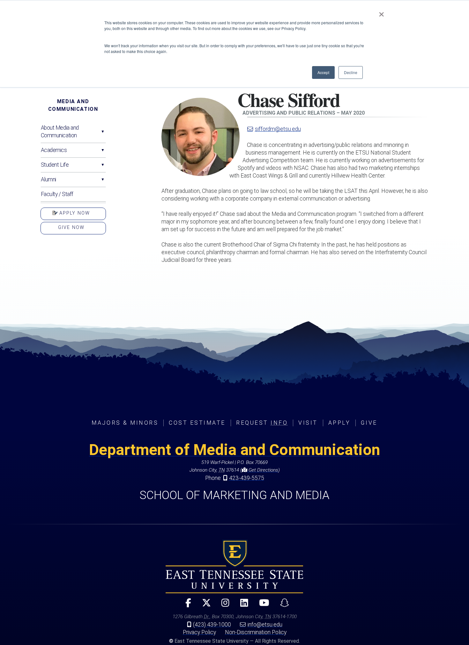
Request (262, 423)
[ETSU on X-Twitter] (203, 605)
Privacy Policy (199, 632)
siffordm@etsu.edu (278, 129)
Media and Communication (73, 105)
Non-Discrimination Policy (256, 632)
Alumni (48, 179)
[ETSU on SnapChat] (282, 605)
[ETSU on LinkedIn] (241, 605)
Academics (54, 150)
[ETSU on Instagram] (222, 605)
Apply (339, 423)
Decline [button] (350, 72)
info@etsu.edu (265, 624)
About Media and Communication (60, 132)
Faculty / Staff (57, 194)
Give (369, 423)
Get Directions (262, 470)
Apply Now (73, 213)
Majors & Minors (125, 423)
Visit (308, 423)
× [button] (381, 12)
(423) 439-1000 (212, 624)
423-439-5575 (246, 478)
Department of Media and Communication (234, 450)
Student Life (55, 165)
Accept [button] (323, 72)
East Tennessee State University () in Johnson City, (234, 566)
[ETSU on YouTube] (261, 605)
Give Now (71, 227)
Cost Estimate (197, 423)
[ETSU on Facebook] (185, 605)
